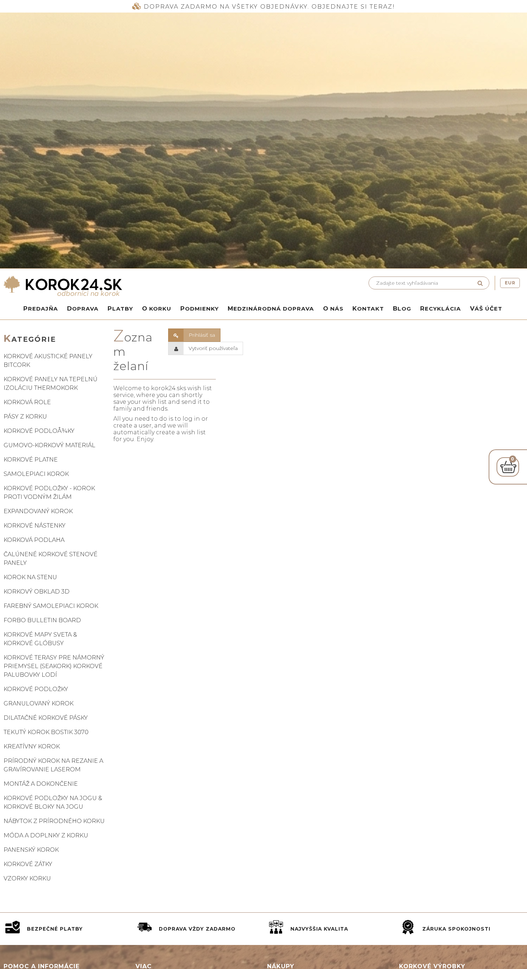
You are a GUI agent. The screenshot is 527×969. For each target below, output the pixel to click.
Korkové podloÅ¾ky (39, 430)
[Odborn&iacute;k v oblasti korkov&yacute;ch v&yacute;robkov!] (132, 286)
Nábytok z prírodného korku (54, 821)
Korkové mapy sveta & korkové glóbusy (40, 639)
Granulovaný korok (38, 703)
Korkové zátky (28, 864)
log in (191, 418)
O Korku (156, 308)
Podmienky (199, 308)
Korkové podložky (36, 689)
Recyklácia (440, 308)
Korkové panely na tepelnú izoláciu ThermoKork (51, 383)
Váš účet (486, 308)
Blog (402, 308)
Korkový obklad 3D (37, 591)
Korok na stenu (30, 577)
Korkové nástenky (35, 525)
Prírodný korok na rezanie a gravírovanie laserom (53, 765)
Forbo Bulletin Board (42, 620)
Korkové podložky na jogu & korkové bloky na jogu (53, 802)
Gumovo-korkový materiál (49, 445)
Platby (120, 308)
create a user (132, 425)
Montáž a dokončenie (41, 783)
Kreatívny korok (32, 746)
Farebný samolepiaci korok (51, 605)
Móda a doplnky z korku (46, 835)
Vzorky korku (27, 878)
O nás (333, 308)
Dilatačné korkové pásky (46, 717)
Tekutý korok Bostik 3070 (46, 732)
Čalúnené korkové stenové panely (51, 558)
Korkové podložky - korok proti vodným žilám (49, 492)
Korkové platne (31, 459)
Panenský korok (31, 849)
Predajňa (40, 308)
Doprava (83, 308)
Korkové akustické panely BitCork (48, 360)
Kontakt (368, 308)
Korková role (27, 402)
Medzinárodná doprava (271, 308)
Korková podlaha (34, 540)
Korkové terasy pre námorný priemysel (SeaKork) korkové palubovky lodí (54, 666)
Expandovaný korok (38, 511)
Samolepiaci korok (36, 474)
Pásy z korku (25, 416)
